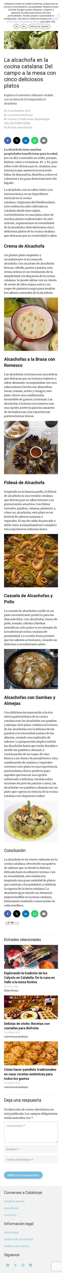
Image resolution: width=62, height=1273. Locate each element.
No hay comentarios (20, 127)
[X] (15, 1265)
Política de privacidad (18, 1239)
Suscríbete (11, 1208)
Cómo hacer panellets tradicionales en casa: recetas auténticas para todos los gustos (30, 1074)
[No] (58, 15)
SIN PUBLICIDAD (20, 123)
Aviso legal (11, 1232)
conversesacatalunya (20, 114)
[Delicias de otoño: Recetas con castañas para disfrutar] (31, 1007)
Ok (16, 26)
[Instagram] (23, 1265)
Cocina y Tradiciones (21, 119)
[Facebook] (8, 1265)
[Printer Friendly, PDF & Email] (12, 923)
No (24, 26)
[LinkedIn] (30, 1265)
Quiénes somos (14, 1201)
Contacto (10, 1215)
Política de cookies (16, 1246)
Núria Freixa (11, 990)
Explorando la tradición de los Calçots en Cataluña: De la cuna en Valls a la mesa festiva (29, 977)
